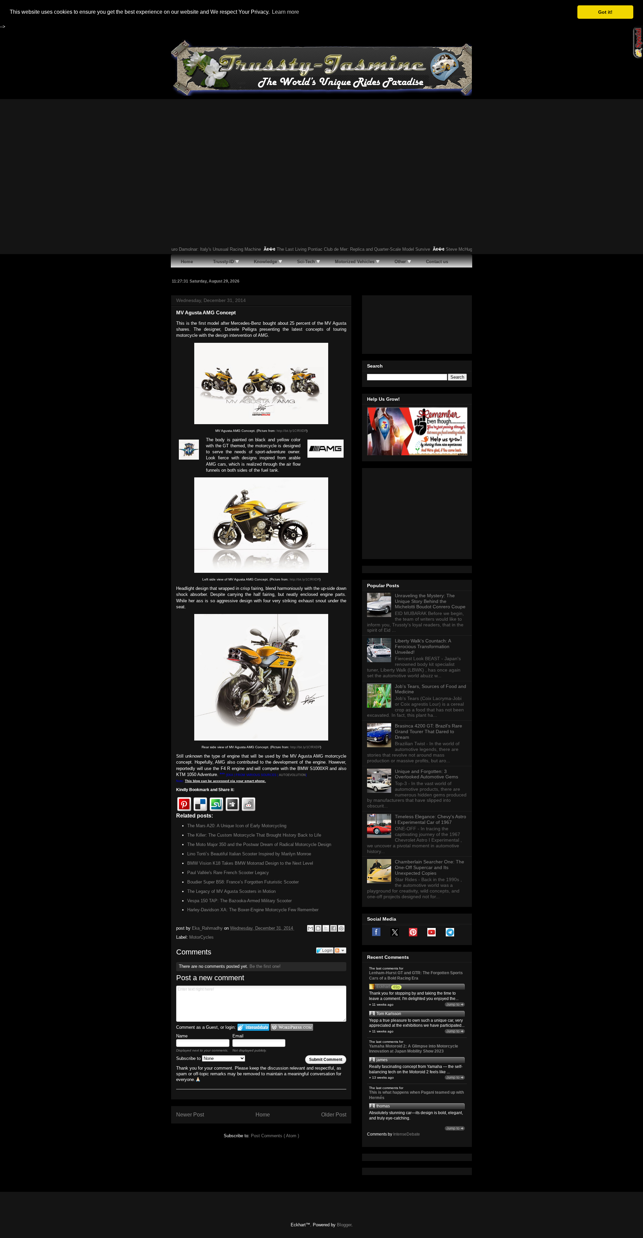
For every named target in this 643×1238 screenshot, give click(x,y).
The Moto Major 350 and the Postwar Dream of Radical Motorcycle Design (259, 844)
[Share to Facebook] (333, 928)
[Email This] (310, 928)
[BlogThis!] (318, 928)
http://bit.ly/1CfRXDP (291, 431)
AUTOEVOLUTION (292, 775)
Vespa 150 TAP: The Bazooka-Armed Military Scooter (239, 900)
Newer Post (190, 1114)
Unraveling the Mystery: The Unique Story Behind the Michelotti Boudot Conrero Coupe (430, 601)
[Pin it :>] (184, 804)
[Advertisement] (321, 149)
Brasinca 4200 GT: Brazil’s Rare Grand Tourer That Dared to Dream (428, 731)
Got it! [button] (605, 12)
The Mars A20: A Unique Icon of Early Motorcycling (236, 825)
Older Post (333, 1114)
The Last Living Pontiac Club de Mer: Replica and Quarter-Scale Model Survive (322, 249)
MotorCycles (201, 937)
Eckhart (383, 986)
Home (263, 1114)
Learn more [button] (285, 12)
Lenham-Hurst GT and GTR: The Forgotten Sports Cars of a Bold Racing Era (416, 976)
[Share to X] (326, 928)
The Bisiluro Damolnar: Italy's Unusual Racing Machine (177, 249)
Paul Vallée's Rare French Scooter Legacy (228, 872)
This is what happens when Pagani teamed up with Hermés (416, 1095)
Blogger (344, 1224)
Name (182, 1035)
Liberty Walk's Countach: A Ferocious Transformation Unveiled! (423, 646)
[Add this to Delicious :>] (200, 804)
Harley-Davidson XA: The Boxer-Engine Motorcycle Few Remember (252, 909)
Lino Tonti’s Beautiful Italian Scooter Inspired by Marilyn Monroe (249, 853)
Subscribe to (189, 1058)
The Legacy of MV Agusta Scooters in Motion (231, 891)
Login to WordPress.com (292, 1027)
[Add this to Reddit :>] (248, 804)
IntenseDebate (406, 1134)
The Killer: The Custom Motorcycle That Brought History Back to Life (254, 835)
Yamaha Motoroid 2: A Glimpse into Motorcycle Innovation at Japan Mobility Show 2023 (413, 1049)
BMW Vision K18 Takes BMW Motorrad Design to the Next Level (250, 863)
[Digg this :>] (232, 804)
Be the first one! (265, 966)
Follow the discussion (340, 950)
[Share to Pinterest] (341, 928)
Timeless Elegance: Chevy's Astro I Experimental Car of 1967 (430, 819)
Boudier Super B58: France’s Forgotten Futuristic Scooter (243, 881)
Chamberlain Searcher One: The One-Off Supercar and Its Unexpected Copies (429, 867)
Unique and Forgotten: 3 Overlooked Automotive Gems (426, 774)
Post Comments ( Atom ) (275, 1135)
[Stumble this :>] (216, 804)
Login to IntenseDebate (253, 1027)
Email (237, 1035)
